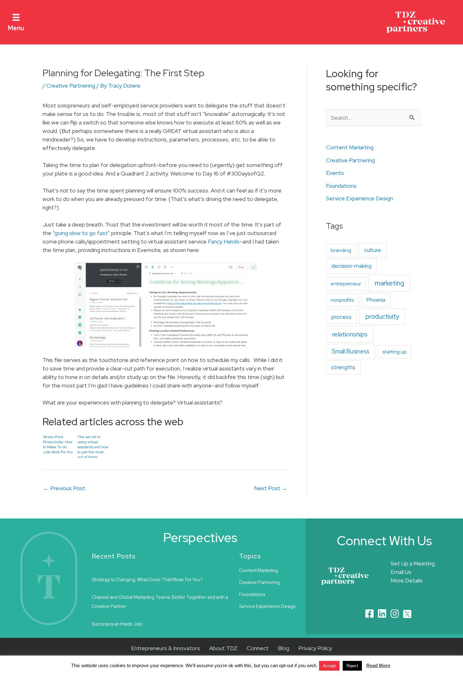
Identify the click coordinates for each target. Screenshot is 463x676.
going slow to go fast (81, 233)
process (341, 316)
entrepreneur (346, 283)
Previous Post (64, 488)
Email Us (401, 572)
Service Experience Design (359, 198)
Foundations (341, 185)
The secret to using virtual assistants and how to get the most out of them (92, 446)
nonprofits (342, 300)
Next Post (270, 488)
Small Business (350, 351)
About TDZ (223, 648)
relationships (350, 334)
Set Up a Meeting (413, 563)
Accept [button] (329, 665)
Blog (283, 648)
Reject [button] (352, 665)
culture (372, 250)
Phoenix (376, 299)
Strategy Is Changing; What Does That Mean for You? (147, 579)
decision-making (351, 265)
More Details (407, 580)
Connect (258, 648)
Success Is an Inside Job (117, 624)
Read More (378, 665)
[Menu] (16, 17)
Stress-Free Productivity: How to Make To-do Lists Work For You (58, 444)
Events (335, 172)
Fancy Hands (223, 241)
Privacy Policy (315, 648)
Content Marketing (350, 147)
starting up (394, 351)
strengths (343, 367)
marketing (389, 283)
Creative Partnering (70, 85)
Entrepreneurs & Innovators (165, 648)
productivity (382, 316)
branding (341, 250)
